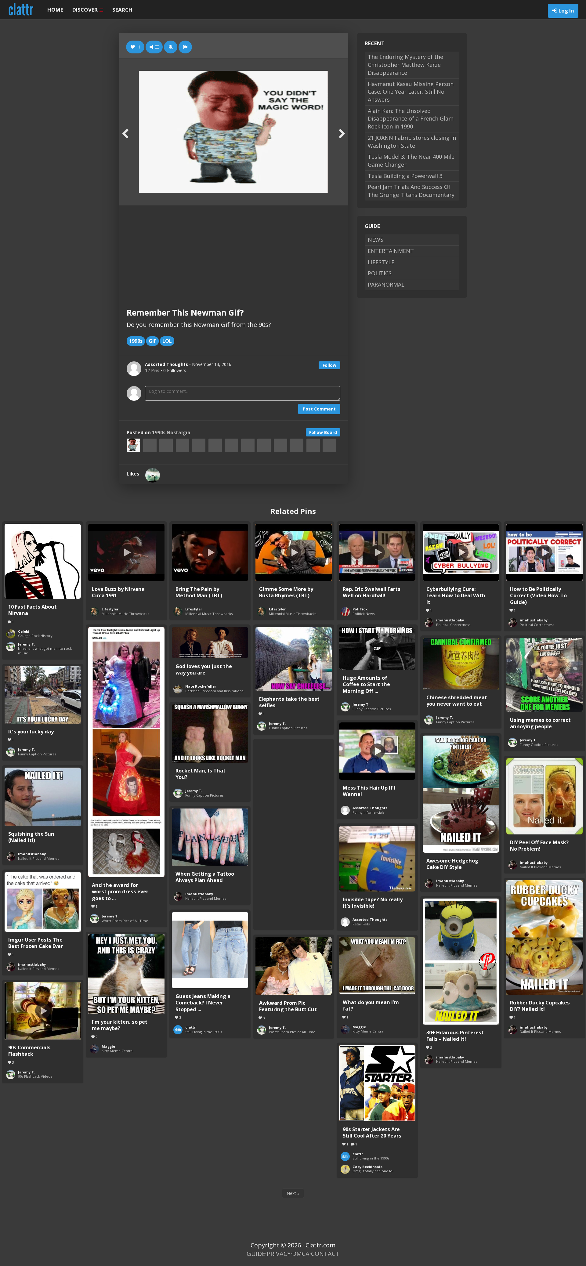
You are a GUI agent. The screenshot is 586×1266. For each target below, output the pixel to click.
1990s (136, 341)
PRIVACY (279, 1254)
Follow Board (323, 432)
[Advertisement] (233, 251)
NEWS (375, 239)
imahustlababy (450, 620)
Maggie (108, 1046)
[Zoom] (170, 47)
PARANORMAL (386, 284)
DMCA (300, 1254)
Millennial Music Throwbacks (125, 613)
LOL (167, 341)
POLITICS (380, 273)
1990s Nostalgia (171, 432)
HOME (55, 9)
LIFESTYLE (381, 262)
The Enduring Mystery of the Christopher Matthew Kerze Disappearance (405, 64)
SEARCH (122, 9)
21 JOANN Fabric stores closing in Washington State (412, 141)
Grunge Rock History (35, 635)
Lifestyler (110, 609)
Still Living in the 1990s (203, 1031)
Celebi (23, 631)
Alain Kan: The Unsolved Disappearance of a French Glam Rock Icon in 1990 (411, 118)
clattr (190, 1027)
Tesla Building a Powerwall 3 (405, 175)
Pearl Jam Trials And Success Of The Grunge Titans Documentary (411, 190)
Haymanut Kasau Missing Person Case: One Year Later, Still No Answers (411, 91)
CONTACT (325, 1254)
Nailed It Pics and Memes (456, 885)
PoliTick (360, 609)
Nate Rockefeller (200, 686)
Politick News (363, 613)
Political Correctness (453, 624)
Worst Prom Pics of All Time (125, 920)
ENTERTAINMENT (391, 251)
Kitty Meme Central (117, 1050)
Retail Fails (361, 924)
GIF (152, 341)
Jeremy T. (26, 644)
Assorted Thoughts (370, 807)
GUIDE (256, 1254)
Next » (293, 1193)
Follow (329, 365)
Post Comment (319, 409)
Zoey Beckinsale (367, 1166)
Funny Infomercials (368, 812)
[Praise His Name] (152, 475)
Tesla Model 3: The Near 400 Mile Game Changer (411, 160)
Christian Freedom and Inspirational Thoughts (223, 691)
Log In (566, 10)
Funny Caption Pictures (288, 727)
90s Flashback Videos (35, 1076)
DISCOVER (85, 9)
